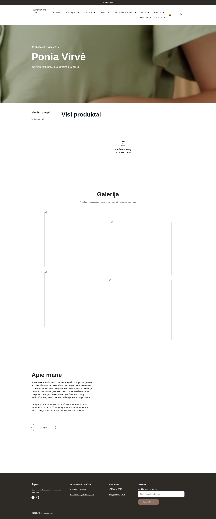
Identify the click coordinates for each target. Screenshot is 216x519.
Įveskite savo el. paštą (147, 489)
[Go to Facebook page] (33, 497)
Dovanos (144, 18)
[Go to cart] (180, 15)
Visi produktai (38, 119)
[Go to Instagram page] (37, 497)
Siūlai (143, 13)
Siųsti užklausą (148, 502)
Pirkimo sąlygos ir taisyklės (82, 494)
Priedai (157, 13)
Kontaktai (160, 18)
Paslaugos (71, 13)
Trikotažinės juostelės (123, 13)
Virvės (103, 13)
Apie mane (57, 13)
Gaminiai (88, 13)
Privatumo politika (78, 489)
